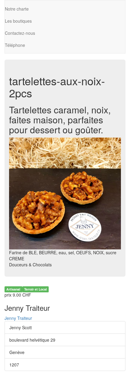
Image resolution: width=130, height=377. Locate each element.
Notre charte (17, 9)
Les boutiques (18, 21)
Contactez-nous (20, 33)
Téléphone (15, 45)
